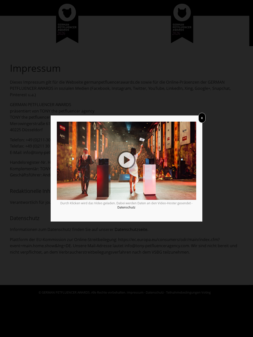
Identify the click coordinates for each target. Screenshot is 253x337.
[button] (126, 161)
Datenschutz (126, 207)
